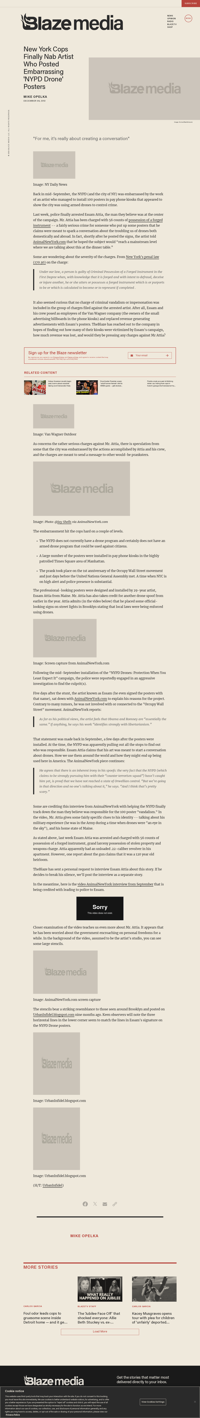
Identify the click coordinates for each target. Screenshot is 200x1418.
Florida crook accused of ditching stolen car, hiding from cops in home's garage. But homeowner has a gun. (161, 383)
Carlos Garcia (32, 1306)
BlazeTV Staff (87, 1307)
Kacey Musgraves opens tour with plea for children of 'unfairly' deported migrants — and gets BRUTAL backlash (153, 1318)
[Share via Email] (105, 1204)
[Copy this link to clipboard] (114, 1204)
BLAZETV (172, 24)
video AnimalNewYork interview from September (115, 884)
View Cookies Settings (153, 1402)
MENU (188, 18)
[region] (100, 1402)
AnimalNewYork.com (49, 242)
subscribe (191, 3)
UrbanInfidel (52, 1185)
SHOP (170, 27)
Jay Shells (64, 522)
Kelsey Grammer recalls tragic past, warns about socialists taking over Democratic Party (59, 383)
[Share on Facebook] (85, 1204)
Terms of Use (73, 357)
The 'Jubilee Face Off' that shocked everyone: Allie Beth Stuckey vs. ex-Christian (99, 1318)
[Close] (195, 1401)
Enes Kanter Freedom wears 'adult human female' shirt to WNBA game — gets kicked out (111, 383)
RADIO (170, 21)
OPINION (171, 19)
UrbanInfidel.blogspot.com (53, 1015)
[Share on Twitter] (95, 1204)
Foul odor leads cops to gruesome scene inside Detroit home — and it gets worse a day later (45, 1318)
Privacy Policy (58, 357)
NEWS (170, 16)
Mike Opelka (35, 97)
